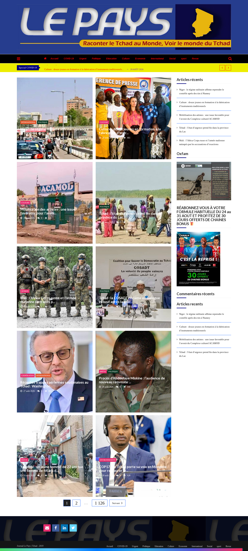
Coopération (27, 376)
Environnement (107, 460)
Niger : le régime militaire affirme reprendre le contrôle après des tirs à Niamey (201, 91)
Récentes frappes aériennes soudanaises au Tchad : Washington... (54, 384)
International (157, 58)
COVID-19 (69, 58)
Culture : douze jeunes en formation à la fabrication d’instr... (130, 131)
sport (183, 58)
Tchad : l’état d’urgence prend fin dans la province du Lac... (130, 215)
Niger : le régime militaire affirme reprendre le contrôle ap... (54, 131)
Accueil (54, 58)
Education (111, 58)
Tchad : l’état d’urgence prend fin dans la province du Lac (204, 129)
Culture (126, 58)
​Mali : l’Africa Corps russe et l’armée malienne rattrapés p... (48, 299)
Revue (195, 58)
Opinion (25, 291)
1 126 (100, 503)
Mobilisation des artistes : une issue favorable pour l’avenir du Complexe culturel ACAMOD (204, 117)
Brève (103, 371)
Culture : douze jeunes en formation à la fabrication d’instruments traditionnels (204, 104)
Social (172, 58)
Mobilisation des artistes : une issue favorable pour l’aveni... (47, 211)
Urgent (82, 58)
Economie (140, 58)
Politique (96, 58)
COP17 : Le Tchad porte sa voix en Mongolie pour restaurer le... (133, 468)
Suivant (116, 503)
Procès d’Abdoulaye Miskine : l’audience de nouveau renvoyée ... (132, 380)
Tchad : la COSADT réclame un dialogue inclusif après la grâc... (129, 299)
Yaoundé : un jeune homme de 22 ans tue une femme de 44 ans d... (51, 468)
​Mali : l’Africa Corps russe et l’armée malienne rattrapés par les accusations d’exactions (202, 142)
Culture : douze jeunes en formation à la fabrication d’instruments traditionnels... (83, 69)
